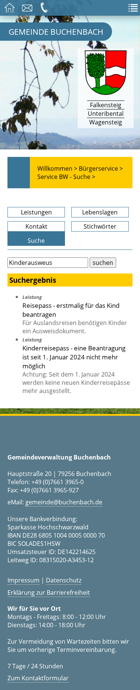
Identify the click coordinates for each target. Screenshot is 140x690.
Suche (36, 240)
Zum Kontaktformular (38, 678)
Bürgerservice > (101, 168)
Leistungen (36, 212)
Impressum (23, 580)
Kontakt (36, 226)
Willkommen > (57, 168)
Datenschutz (63, 580)
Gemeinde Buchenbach (56, 31)
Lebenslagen (100, 212)
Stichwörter (100, 226)
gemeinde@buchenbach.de (63, 502)
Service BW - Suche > (66, 177)
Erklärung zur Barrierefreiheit (48, 592)
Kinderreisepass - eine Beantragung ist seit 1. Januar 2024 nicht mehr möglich (73, 356)
